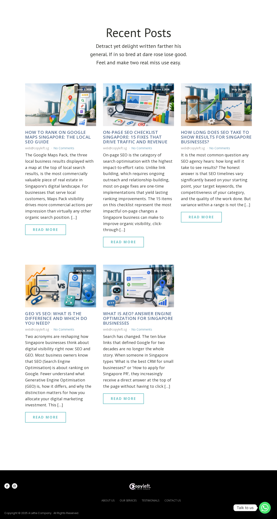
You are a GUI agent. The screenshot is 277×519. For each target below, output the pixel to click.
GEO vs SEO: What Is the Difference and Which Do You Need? (56, 318)
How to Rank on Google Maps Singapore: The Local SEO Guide (58, 137)
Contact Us (252, 7)
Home (93, 7)
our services (128, 500)
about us (107, 500)
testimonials (150, 500)
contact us (172, 500)
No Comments (63, 148)
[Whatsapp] (265, 508)
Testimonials (187, 7)
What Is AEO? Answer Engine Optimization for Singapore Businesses (138, 318)
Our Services (149, 7)
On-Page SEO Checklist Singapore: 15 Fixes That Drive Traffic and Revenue (135, 137)
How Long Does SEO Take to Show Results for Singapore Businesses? (216, 137)
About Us (117, 7)
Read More (45, 229)
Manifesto (220, 7)
